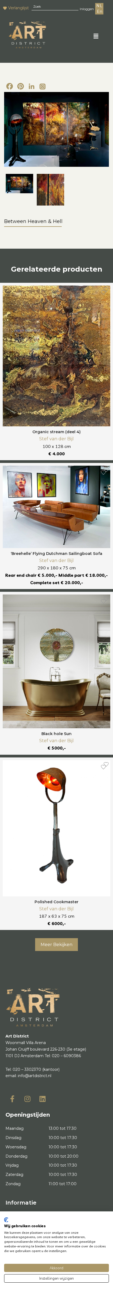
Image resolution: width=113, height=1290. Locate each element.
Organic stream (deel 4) (56, 431)
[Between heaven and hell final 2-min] (56, 129)
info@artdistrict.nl (34, 1075)
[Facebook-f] (12, 1098)
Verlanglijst (18, 7)
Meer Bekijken (56, 944)
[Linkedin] (42, 1098)
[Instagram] (42, 86)
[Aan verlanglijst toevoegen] (103, 292)
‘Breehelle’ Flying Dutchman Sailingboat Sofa (56, 553)
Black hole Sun (56, 733)
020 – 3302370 (27, 1069)
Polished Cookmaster (56, 901)
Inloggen (87, 9)
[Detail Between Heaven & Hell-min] (50, 190)
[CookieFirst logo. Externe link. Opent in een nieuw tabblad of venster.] (6, 1219)
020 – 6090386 (66, 1055)
